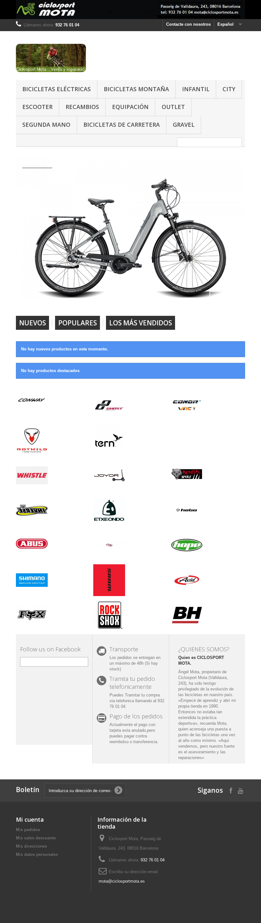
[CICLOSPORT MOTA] (51, 58)
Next (233, 299)
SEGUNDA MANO (46, 124)
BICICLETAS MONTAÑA (136, 89)
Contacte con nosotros (188, 24)
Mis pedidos (28, 829)
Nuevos (32, 322)
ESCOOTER (37, 107)
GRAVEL (183, 124)
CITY (228, 89)
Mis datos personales (37, 854)
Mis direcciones (31, 846)
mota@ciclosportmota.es (122, 881)
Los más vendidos (140, 322)
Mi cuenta (30, 819)
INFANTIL (195, 89)
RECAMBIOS (82, 107)
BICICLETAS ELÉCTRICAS (56, 89)
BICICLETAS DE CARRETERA (121, 124)
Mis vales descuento (36, 838)
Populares (77, 322)
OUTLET (173, 107)
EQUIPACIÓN (130, 107)
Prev (217, 299)
